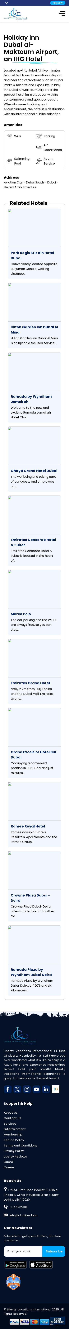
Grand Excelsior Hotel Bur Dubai (34, 755)
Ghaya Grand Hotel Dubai (34, 470)
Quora (8, 1162)
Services (10, 1124)
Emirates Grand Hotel (30, 683)
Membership (13, 1134)
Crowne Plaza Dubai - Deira (30, 898)
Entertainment (15, 1129)
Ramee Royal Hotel (28, 826)
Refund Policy (14, 1140)
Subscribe (54, 1251)
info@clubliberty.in (23, 1215)
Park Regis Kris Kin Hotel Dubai (32, 255)
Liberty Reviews (15, 1156)
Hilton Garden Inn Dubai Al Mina (34, 330)
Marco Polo (21, 614)
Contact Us (12, 1118)
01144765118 (18, 1207)
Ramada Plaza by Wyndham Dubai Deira (31, 972)
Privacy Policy (14, 1151)
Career (9, 1167)
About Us (11, 1113)
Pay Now (57, 2)
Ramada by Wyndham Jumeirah (31, 399)
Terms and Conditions (20, 1145)
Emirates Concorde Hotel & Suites (33, 542)
